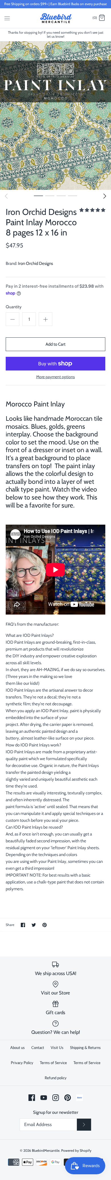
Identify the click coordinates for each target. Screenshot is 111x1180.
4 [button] (72, 195)
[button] (92, 210)
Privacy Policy (22, 1062)
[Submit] (84, 1125)
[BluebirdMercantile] (55, 18)
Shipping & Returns (85, 1047)
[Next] (104, 196)
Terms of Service (53, 1062)
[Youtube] (43, 1097)
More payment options (55, 376)
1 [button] (38, 195)
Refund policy (56, 1078)
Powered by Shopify (76, 1150)
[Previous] (6, 196)
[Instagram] (55, 1097)
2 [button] (50, 195)
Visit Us (57, 1047)
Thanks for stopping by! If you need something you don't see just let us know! (55, 34)
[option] (55, 115)
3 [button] (61, 195)
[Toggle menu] (7, 18)
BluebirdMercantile (45, 1150)
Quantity (14, 306)
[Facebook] (31, 1097)
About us (17, 1047)
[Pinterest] (67, 1097)
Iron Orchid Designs (35, 263)
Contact (37, 1047)
